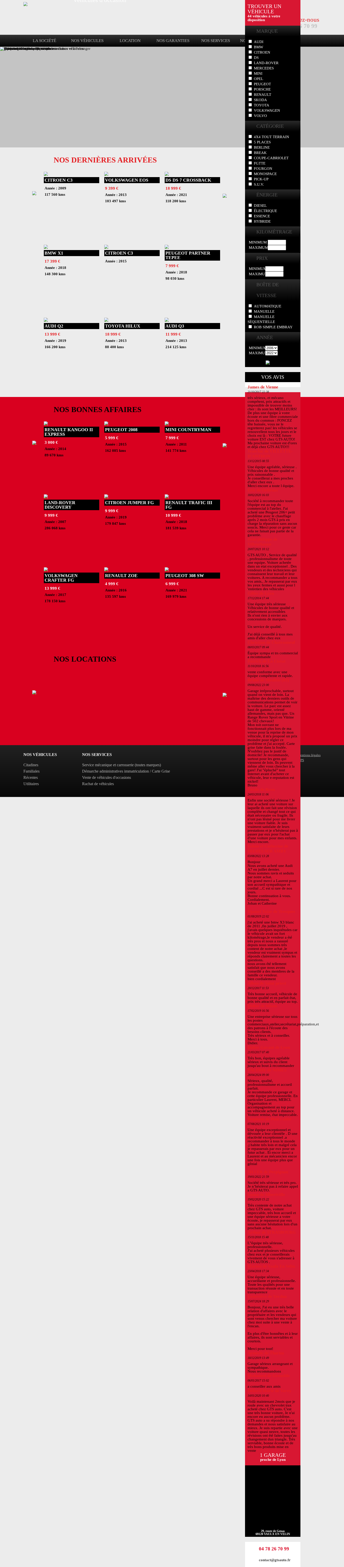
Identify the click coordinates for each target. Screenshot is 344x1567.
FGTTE (259, 163)
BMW (258, 47)
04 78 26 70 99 (274, 1548)
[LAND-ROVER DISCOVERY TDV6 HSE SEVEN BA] (46, 497)
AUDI (258, 42)
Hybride (262, 221)
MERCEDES (264, 68)
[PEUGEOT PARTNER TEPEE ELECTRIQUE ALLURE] (167, 248)
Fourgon (263, 169)
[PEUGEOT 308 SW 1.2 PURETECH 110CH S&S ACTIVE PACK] (167, 570)
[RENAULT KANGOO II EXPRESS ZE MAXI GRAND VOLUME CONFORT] (46, 424)
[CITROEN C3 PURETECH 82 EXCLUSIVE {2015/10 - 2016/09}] (106, 248)
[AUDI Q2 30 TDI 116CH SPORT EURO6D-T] (46, 320)
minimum (258, 242)
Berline (262, 147)
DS (256, 58)
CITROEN (262, 52)
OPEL (258, 79)
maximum (258, 248)
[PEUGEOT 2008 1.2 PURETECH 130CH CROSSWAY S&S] (106, 424)
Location (130, 40)
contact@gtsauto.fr (275, 1560)
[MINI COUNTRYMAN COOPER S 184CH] (167, 424)
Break (260, 153)
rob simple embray (273, 327)
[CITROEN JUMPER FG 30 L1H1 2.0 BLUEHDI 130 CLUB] (106, 497)
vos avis (272, 377)
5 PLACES (262, 142)
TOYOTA (261, 105)
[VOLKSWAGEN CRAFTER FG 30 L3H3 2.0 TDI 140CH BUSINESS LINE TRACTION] (46, 570)
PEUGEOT (262, 84)
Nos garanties (172, 40)
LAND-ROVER (266, 63)
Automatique (267, 306)
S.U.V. (259, 184)
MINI (258, 73)
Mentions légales (309, 755)
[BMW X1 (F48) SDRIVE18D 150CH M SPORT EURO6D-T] (46, 248)
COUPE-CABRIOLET (271, 158)
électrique (265, 211)
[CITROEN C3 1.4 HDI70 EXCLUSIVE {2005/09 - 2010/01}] (46, 175)
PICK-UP (261, 179)
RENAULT (262, 95)
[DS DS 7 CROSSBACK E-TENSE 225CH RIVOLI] (167, 175)
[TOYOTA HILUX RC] (106, 320)
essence (262, 216)
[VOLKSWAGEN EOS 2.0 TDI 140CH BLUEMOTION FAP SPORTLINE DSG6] (106, 175)
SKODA (260, 100)
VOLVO (260, 116)
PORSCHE (262, 89)
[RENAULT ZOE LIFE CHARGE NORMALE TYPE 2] (106, 570)
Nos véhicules (87, 40)
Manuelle (264, 311)
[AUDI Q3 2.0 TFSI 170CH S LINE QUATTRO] (167, 320)
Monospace (265, 174)
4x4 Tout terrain (271, 137)
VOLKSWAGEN (267, 110)
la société (44, 40)
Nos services (215, 40)
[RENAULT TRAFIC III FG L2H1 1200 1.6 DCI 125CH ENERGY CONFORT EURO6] (167, 497)
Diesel (260, 206)
